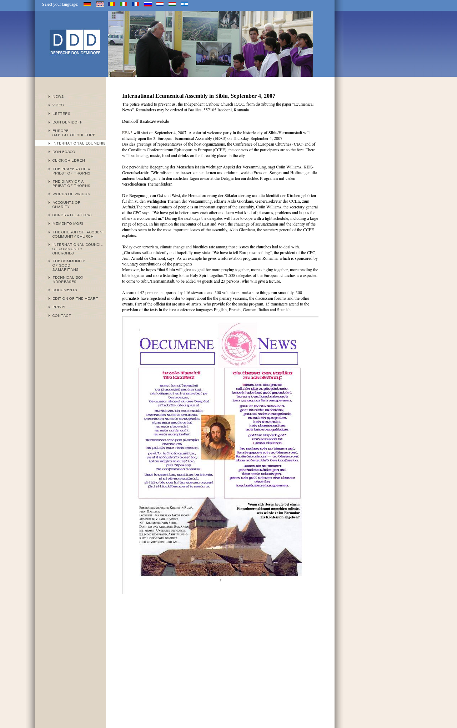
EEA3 (128, 132)
